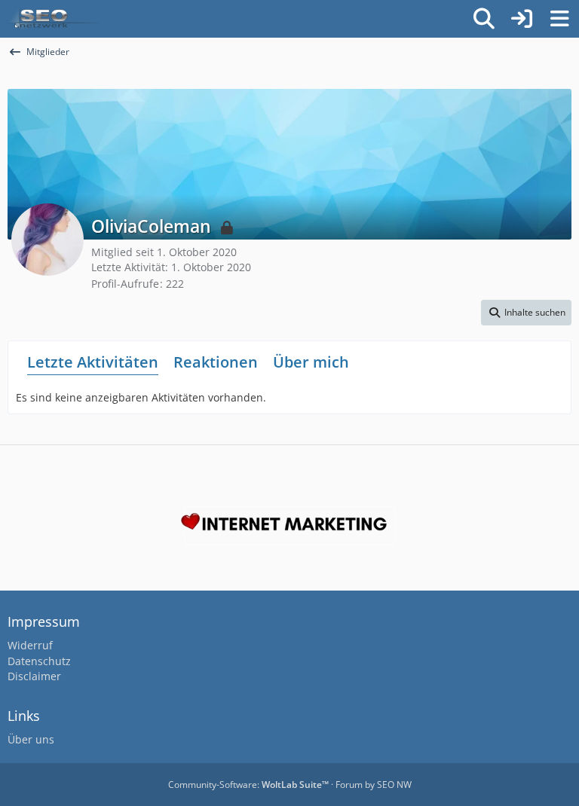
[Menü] (559, 19)
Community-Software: (248, 784)
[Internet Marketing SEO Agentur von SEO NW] (289, 526)
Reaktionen (215, 362)
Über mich (311, 362)
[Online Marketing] (54, 19)
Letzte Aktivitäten (92, 362)
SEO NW (394, 784)
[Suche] (484, 19)
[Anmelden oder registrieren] (522, 19)
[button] (526, 312)
